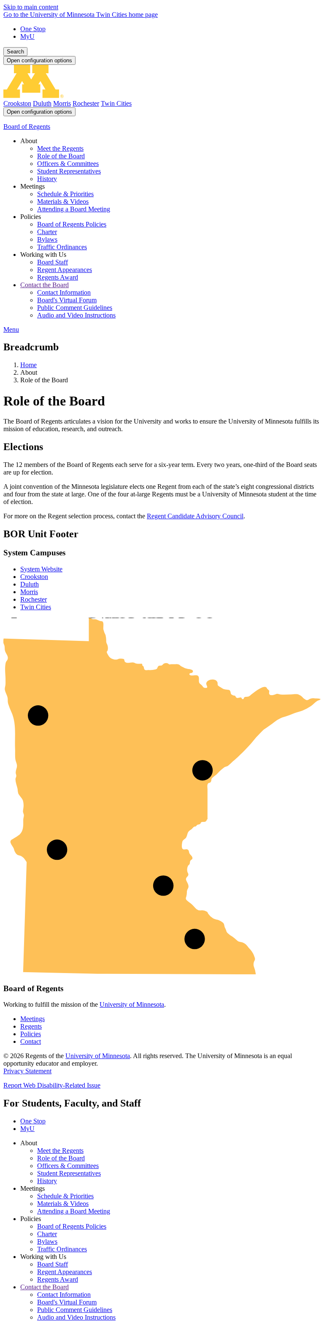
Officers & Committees (68, 1165)
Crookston (17, 103)
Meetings (32, 1018)
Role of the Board (61, 1158)
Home (28, 364)
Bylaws (47, 1241)
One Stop (33, 28)
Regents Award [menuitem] (57, 277)
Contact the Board (44, 1287)
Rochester (86, 103)
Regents (31, 1026)
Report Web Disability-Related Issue (51, 1085)
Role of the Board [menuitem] (61, 156)
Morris (62, 103)
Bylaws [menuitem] (47, 239)
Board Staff (52, 1264)
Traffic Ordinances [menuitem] (62, 247)
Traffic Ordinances (62, 1249)
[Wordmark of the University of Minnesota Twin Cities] (162, 95)
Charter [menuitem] (47, 231)
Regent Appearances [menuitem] (64, 269)
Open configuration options (39, 60)
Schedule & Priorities (65, 1196)
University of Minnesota (132, 1004)
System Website (41, 569)
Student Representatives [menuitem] (69, 171)
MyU (27, 36)
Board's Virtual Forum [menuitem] (67, 300)
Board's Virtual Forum (67, 1302)
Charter (47, 1233)
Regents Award (57, 1279)
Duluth (42, 103)
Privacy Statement (27, 1071)
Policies (30, 1033)
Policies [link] (30, 216)
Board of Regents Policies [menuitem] (71, 224)
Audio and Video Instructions (76, 1317)
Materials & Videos (63, 1203)
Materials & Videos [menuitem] (63, 201)
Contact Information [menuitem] (64, 292)
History (47, 1180)
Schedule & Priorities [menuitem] (65, 193)
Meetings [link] (32, 186)
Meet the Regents (60, 1150)
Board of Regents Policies (71, 1226)
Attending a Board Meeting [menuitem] (73, 209)
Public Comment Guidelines (74, 1309)
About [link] (28, 140)
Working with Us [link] (43, 254)
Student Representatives (69, 1173)
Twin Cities (116, 103)
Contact (30, 1041)
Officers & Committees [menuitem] (68, 163)
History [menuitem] (47, 178)
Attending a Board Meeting (73, 1211)
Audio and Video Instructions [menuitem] (76, 315)
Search (15, 51)
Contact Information (64, 1294)
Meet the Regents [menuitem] (60, 148)
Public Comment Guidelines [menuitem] (74, 307)
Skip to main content (30, 7)
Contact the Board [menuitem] (44, 284)
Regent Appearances (64, 1271)
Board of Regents (26, 126)
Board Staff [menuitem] (52, 262)
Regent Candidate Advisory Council (195, 516)
